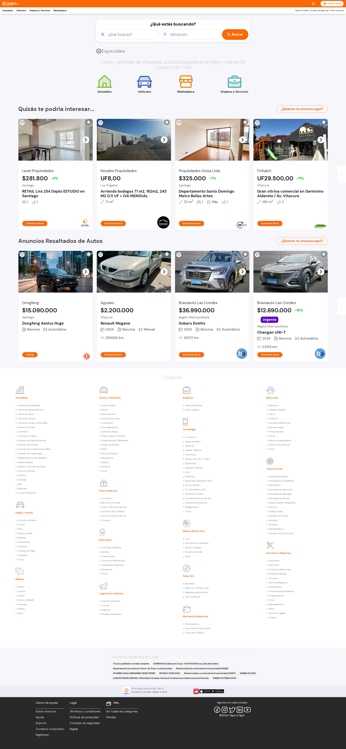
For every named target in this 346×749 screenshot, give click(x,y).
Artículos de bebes (111, 601)
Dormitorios (24, 542)
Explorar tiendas (302, 10)
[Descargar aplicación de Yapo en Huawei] (196, 691)
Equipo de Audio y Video (197, 459)
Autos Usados (109, 405)
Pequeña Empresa (278, 573)
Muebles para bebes (112, 614)
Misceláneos (275, 485)
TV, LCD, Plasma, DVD (195, 489)
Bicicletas (189, 583)
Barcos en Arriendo (111, 502)
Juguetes (106, 609)
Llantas (105, 462)
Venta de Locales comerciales (32, 422)
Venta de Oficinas (26, 418)
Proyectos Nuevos (27, 492)
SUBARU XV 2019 (248, 673)
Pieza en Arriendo (26, 471)
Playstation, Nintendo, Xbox (198, 480)
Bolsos (21, 586)
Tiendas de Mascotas (279, 422)
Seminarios (107, 569)
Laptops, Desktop (194, 467)
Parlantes (189, 476)
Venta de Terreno (26, 427)
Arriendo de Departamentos (32, 440)
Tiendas (111, 717)
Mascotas (272, 397)
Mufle (104, 449)
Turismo (273, 617)
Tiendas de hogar (26, 550)
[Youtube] (247, 709)
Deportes (188, 576)
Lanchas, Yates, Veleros (113, 511)
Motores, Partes (109, 453)
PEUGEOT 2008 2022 (169, 673)
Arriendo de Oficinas (28, 444)
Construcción (274, 468)
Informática (190, 454)
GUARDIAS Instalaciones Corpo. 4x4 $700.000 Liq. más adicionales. (186, 663)
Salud (271, 608)
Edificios (22, 475)
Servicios (273, 520)
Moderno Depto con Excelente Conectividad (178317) (210, 673)
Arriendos (23, 431)
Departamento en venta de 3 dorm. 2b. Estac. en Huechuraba (142, 668)
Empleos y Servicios (40, 10)
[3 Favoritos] (257, 122)
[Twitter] (232, 709)
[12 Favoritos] (100, 254)
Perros (272, 436)
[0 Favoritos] (100, 122)
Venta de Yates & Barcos (114, 515)
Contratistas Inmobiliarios (281, 480)
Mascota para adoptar (280, 440)
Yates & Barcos (108, 490)
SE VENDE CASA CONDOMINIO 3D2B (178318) (134, 673)
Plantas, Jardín (25, 533)
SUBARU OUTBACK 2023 (224, 678)
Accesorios (107, 422)
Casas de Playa (25, 462)
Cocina (21, 524)
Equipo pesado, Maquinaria (115, 440)
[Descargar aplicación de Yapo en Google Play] (218, 691)
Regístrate (42, 735)
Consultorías (275, 586)
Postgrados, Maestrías (113, 565)
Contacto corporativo (50, 729)
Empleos (188, 397)
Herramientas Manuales (280, 493)
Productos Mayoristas (280, 569)
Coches (105, 605)
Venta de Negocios (278, 582)
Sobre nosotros (46, 711)
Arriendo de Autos (111, 418)
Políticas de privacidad (84, 717)
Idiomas (105, 551)
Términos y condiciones (85, 711)
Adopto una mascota (279, 444)
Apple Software (193, 441)
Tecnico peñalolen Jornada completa (131, 663)
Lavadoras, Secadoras (196, 502)
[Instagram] (224, 709)
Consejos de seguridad (319, 10)
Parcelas (22, 479)
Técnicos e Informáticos (113, 560)
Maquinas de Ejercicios (196, 592)
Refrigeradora (192, 507)
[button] (85, 139)
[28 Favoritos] (178, 122)
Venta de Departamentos (30, 409)
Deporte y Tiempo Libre (197, 588)
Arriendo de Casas (27, 436)
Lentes (21, 595)
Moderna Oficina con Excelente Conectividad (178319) (202, 668)
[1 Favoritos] (257, 254)
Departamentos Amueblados (32, 457)
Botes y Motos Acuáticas (114, 507)
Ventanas (22, 555)
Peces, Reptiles (276, 431)
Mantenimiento (276, 528)
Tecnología (189, 429)
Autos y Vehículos (110, 397)
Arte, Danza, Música (111, 547)
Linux (187, 472)
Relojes (21, 608)
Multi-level (274, 565)
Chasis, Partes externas (113, 436)
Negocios (22, 488)
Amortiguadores (110, 427)
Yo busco (106, 520)
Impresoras (190, 463)
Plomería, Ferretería (278, 515)
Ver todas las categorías (121, 711)
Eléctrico (273, 507)
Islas (20, 484)
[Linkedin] (240, 709)
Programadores (276, 595)
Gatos (272, 414)
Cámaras (189, 445)
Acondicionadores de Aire (198, 498)
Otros (21, 559)
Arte (187, 538)
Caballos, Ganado (277, 409)
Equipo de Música (110, 444)
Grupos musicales (194, 551)
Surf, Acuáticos (192, 596)
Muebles (22, 537)
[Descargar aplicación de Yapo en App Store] (205, 691)
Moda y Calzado (26, 600)
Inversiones (274, 560)
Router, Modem (192, 485)
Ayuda (40, 717)
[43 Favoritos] (22, 122)
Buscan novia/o (276, 427)
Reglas (74, 729)
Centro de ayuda (337, 10)
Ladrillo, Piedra (276, 511)
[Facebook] (217, 709)
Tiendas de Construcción (281, 533)
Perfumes (22, 604)
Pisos (20, 528)
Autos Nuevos (108, 414)
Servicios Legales (277, 613)
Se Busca (106, 466)
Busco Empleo (192, 409)
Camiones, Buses (110, 431)
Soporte (41, 723)
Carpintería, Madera (278, 476)
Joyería (21, 591)
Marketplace (60, 10)
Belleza (20, 579)
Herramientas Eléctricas (280, 489)
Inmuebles (7, 10)
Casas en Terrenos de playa (31, 466)
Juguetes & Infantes (111, 593)
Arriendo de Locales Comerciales (34, 449)
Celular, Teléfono (193, 450)
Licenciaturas (108, 556)
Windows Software (194, 493)
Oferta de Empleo (194, 405)
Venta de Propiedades (29, 405)
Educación (105, 540)
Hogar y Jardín (24, 512)
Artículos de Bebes (27, 520)
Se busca (22, 546)
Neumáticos (107, 457)
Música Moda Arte (194, 531)
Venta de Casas (26, 414)
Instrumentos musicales (197, 543)
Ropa (20, 613)
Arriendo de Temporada (30, 453)
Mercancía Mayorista (195, 616)
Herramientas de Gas (279, 498)
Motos (105, 409)
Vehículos (21, 10)
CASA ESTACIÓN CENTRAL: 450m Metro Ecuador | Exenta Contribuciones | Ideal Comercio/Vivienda (161, 678)
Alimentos (274, 405)
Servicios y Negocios (278, 553)
